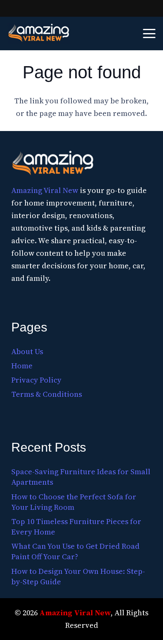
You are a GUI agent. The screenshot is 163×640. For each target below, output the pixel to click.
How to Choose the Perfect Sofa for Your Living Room (73, 501)
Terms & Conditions (46, 394)
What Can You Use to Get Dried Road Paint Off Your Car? (75, 551)
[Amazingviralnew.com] (39, 33)
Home (22, 365)
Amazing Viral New (44, 190)
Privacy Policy (36, 380)
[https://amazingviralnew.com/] (53, 164)
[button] (149, 33)
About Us (27, 351)
